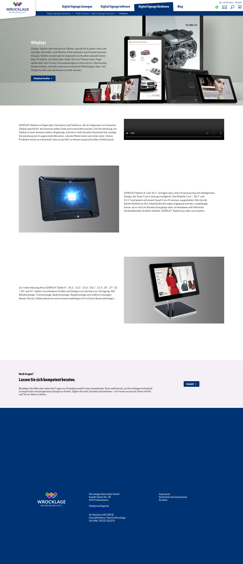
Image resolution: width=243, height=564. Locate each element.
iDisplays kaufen (42, 78)
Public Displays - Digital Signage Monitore (95, 13)
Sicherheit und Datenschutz (173, 497)
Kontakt (190, 384)
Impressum (164, 494)
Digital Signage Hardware (59, 13)
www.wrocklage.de (99, 508)
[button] (232, 7)
